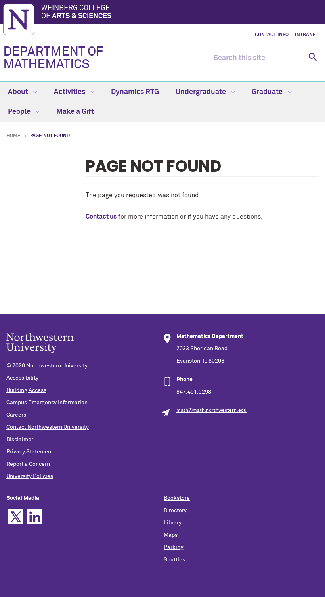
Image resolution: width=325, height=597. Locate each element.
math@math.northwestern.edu (211, 410)
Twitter (15, 516)
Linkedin (34, 516)
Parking (174, 547)
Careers (16, 415)
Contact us (101, 216)
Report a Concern (28, 464)
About (19, 92)
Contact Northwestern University (47, 427)
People (20, 111)
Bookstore (177, 498)
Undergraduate (202, 92)
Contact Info (272, 35)
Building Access (26, 390)
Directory (175, 510)
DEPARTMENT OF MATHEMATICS (53, 58)
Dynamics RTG (135, 92)
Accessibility (22, 378)
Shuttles (174, 559)
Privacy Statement (29, 452)
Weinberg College (76, 12)
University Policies (29, 476)
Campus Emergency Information (47, 402)
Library (173, 523)
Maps (171, 535)
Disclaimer (19, 439)
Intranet (307, 35)
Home (13, 136)
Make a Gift (75, 111)
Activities (70, 92)
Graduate (268, 92)
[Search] (312, 58)
